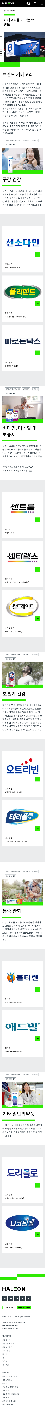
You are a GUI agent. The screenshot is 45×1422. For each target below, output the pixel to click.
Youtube (10, 1298)
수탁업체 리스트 (8, 1405)
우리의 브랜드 (7, 1347)
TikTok (22, 1298)
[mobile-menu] (41, 3)
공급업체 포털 (7, 1380)
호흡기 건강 (26, 140)
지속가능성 (6, 1351)
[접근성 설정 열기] (28, 3)
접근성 (4, 1361)
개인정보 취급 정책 (9, 1401)
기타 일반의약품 (10, 145)
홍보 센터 (5, 1354)
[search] (35, 3)
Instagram (4, 1298)
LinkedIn (16, 1298)
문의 (4, 1358)
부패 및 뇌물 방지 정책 (10, 1387)
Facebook (28, 1298)
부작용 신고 (6, 1340)
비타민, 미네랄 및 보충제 (13, 140)
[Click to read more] (40, 264)
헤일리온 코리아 (8, 1344)
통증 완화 (35, 140)
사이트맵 (5, 1365)
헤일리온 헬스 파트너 (9, 1377)
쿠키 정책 (5, 1398)
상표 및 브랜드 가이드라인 (11, 1394)
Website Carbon (24, 1308)
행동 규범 (5, 1384)
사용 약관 (5, 1391)
